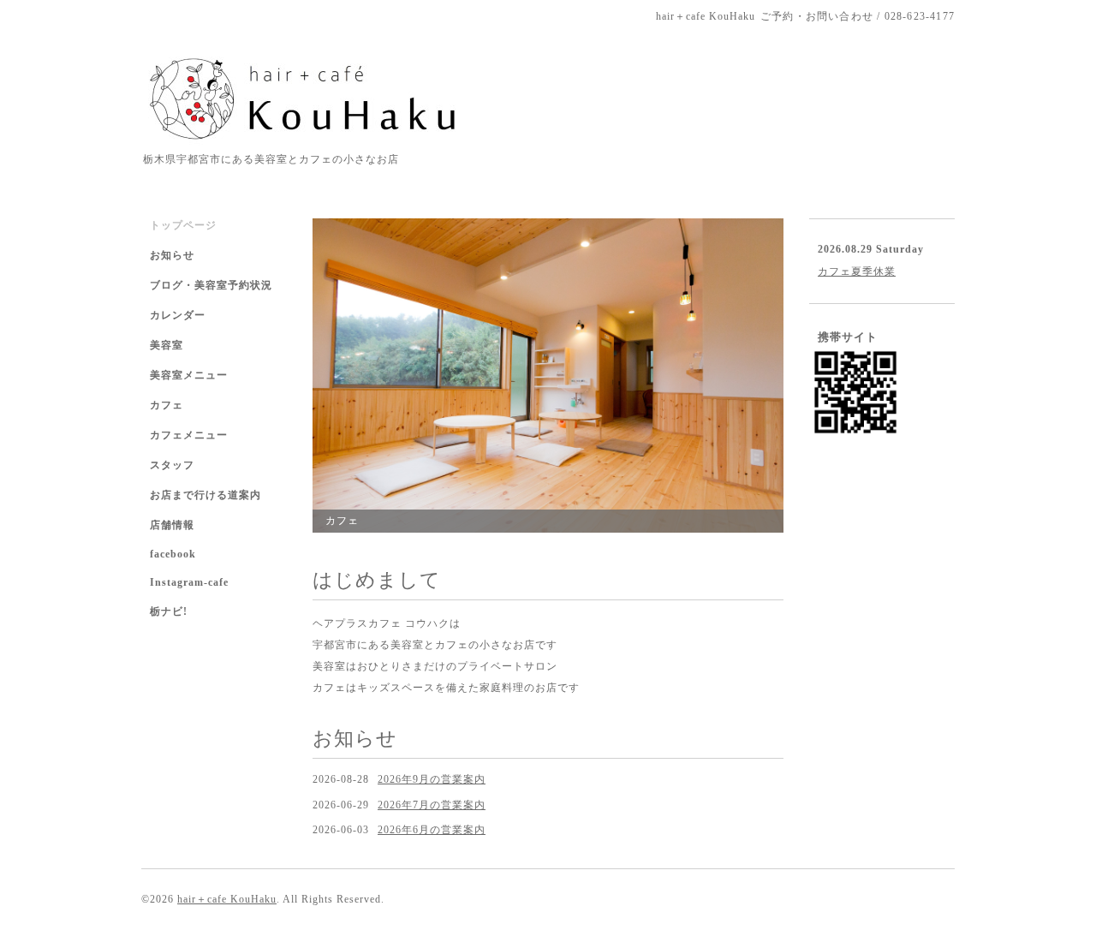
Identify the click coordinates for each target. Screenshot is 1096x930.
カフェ (166, 405)
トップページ (183, 225)
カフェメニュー (189, 435)
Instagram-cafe (189, 582)
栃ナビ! (169, 611)
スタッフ (172, 465)
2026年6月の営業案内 (431, 830)
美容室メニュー (189, 375)
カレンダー (178, 315)
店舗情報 (172, 525)
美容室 (166, 345)
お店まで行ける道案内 (205, 495)
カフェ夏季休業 (857, 271)
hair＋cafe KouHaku (227, 899)
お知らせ (172, 255)
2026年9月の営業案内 (431, 779)
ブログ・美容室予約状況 (211, 285)
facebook (173, 554)
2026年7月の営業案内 (431, 805)
